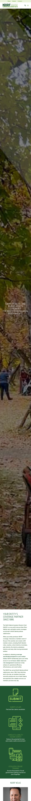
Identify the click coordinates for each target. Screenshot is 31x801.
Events (14, 1)
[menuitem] (9, 1)
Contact (20, 1)
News (9, 1)
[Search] (24, 5)
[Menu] (28, 5)
